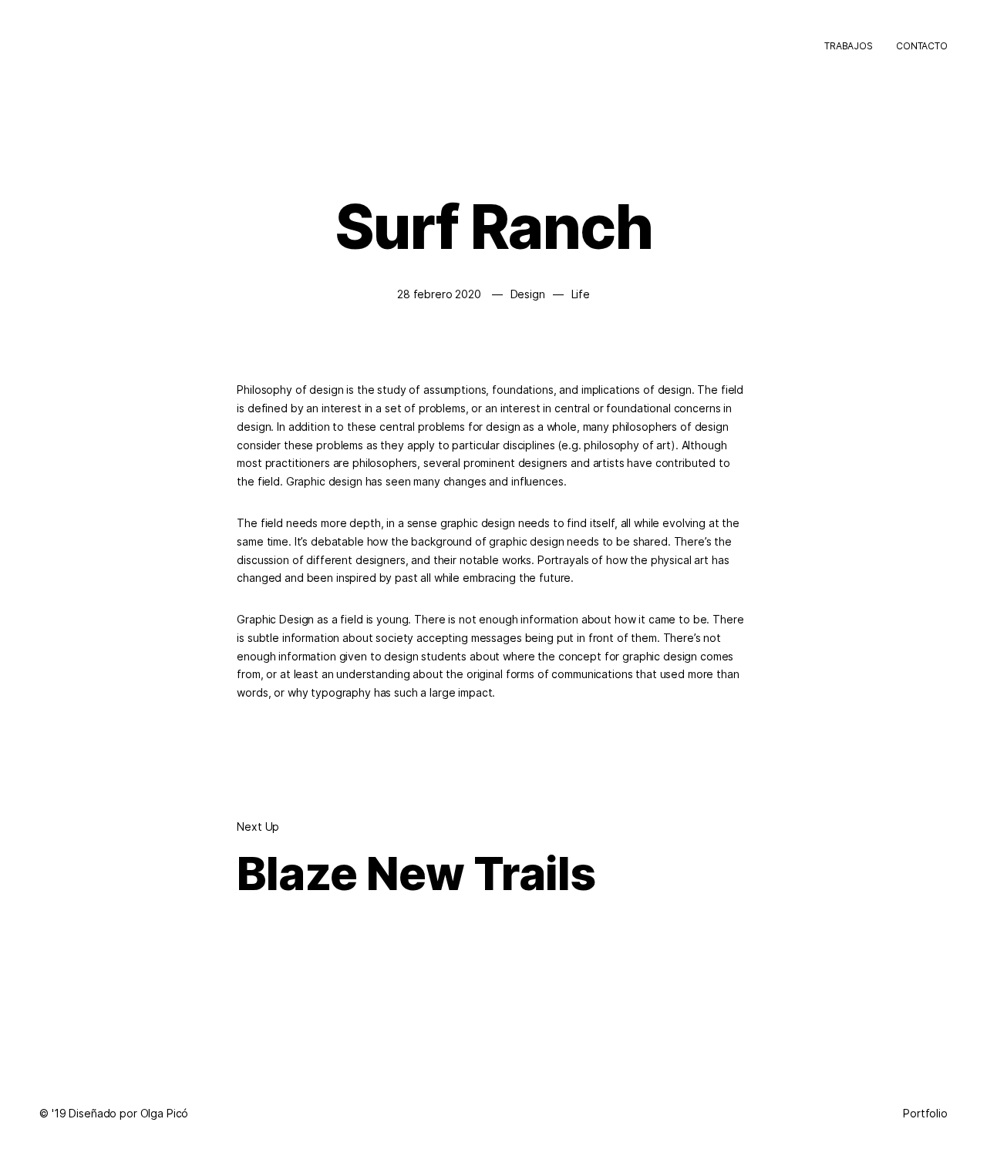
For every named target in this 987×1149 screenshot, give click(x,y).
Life (580, 294)
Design (527, 294)
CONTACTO (922, 46)
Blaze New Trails (416, 873)
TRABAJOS (848, 46)
